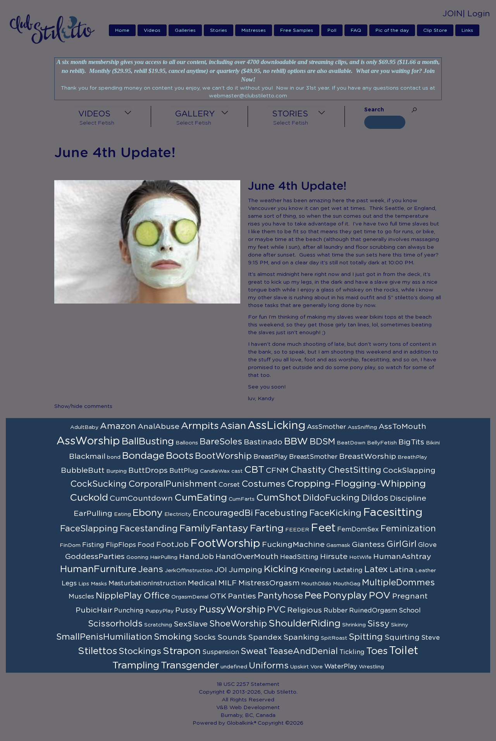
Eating (122, 514)
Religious (304, 610)
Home (122, 30)
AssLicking (276, 425)
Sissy (378, 624)
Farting (267, 528)
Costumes (263, 484)
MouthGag (346, 584)
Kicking (281, 569)
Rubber (336, 610)
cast (237, 471)
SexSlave (191, 624)
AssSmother (326, 427)
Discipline (408, 498)
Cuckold (89, 498)
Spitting (366, 637)
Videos (152, 30)
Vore (316, 667)
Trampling (135, 665)
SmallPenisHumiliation (104, 637)
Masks (99, 584)
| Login (476, 14)
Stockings (140, 651)
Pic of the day (392, 30)
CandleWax (215, 471)
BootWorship (223, 456)
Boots (179, 456)
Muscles (81, 596)
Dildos (374, 498)
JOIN (453, 14)
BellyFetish (382, 443)
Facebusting (281, 513)
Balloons (187, 443)
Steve (430, 638)
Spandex (265, 637)
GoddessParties (95, 557)
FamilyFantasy (213, 528)
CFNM (277, 470)
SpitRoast (334, 638)
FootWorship (225, 543)
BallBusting (148, 441)
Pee (313, 595)
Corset (229, 485)
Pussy (186, 610)
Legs (69, 583)
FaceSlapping (89, 528)
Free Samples (296, 30)
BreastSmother (313, 457)
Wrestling (371, 667)
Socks (204, 637)
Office (156, 596)
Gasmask (338, 545)
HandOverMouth (247, 557)
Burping (116, 471)
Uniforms (269, 665)
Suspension (220, 652)
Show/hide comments (83, 406)
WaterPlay (340, 666)
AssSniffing (362, 427)
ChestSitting (354, 470)
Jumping (245, 570)
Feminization (408, 528)
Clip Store (435, 30)
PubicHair (94, 610)
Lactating (348, 570)
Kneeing (315, 570)
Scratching (158, 625)
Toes (377, 651)
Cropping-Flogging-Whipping (356, 484)
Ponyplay (345, 595)
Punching (129, 610)
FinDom (70, 545)
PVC (276, 610)
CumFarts (242, 499)
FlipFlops (121, 545)
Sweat (254, 651)
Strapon (182, 651)
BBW (296, 441)
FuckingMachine (293, 544)
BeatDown (351, 443)
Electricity (177, 514)
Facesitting (392, 512)
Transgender (190, 665)
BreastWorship (367, 456)
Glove (427, 545)
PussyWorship (232, 609)
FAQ (356, 30)
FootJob (172, 544)
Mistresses (253, 30)
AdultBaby (84, 427)
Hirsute (334, 557)
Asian (233, 426)
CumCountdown (141, 498)
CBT (254, 470)
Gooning (137, 557)
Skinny (399, 625)
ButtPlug (183, 471)
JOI (220, 570)
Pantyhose (280, 596)
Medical (202, 583)
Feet (323, 528)
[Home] (54, 28)
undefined (233, 667)
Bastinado (263, 442)
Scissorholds (115, 624)
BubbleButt (83, 470)
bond (114, 457)
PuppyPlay (159, 611)
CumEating (200, 498)
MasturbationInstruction (147, 583)
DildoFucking (331, 498)
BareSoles (221, 441)
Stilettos (97, 651)
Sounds (231, 637)
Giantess (368, 544)
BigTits (411, 442)
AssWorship (88, 441)
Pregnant (410, 596)
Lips (83, 584)
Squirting (402, 637)
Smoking (173, 637)
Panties (242, 596)
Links (467, 30)
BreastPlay (270, 457)
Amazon (118, 426)
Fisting (93, 545)
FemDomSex (358, 529)
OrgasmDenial (189, 597)
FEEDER (297, 530)
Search (374, 110)
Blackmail (87, 456)
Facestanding (149, 528)
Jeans (150, 569)
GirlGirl (401, 544)
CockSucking (98, 484)
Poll (331, 30)
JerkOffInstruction (189, 570)
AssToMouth (402, 426)
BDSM (322, 441)
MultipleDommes (398, 582)
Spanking (301, 637)
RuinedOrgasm (373, 610)
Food (146, 545)
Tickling (352, 652)
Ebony (148, 513)
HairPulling (163, 557)
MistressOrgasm (269, 583)
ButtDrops (148, 470)
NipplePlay (119, 596)
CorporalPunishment (172, 484)
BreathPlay (412, 457)
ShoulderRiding (305, 623)
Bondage (143, 456)
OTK (218, 596)
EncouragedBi (223, 513)
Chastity (308, 470)
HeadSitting (299, 557)
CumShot (278, 498)
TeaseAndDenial (303, 651)
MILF (227, 583)
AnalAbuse (158, 426)
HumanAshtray (402, 557)
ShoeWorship (238, 624)
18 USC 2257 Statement (248, 684)
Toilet (403, 651)
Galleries (185, 30)
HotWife (360, 557)
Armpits (200, 426)
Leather (425, 570)
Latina (401, 570)
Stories (218, 30)
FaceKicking (335, 513)
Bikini (433, 443)
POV (380, 595)
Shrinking (354, 625)
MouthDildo (316, 584)
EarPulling (93, 513)
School (410, 610)
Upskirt (299, 667)
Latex (376, 569)
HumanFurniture (98, 569)
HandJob (196, 557)
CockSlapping (409, 470)
